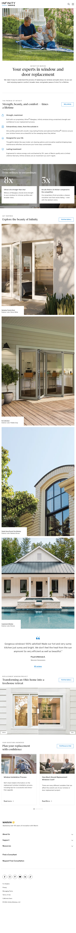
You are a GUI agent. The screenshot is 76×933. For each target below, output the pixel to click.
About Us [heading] (6, 834)
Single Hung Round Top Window (11, 531)
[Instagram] (10, 877)
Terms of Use (7, 895)
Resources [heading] (7, 846)
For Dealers (6, 884)
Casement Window (7, 624)
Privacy (5, 887)
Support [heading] (6, 840)
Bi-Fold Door (6, 420)
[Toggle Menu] (73, 4)
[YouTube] (20, 877)
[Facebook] (5, 877)
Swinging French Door (8, 310)
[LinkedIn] (25, 877)
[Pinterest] (15, 877)
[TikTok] (30, 877)
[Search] (69, 4)
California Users (7, 898)
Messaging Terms (8, 891)
